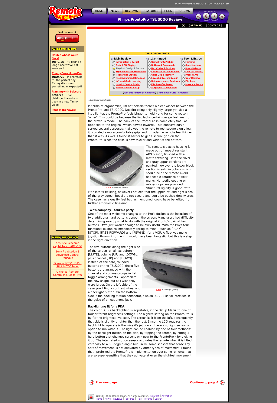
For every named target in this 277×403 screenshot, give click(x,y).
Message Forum (194, 84)
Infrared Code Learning (128, 81)
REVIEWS (131, 11)
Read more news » (64, 109)
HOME (99, 11)
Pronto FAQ (191, 74)
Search (158, 398)
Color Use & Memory (162, 74)
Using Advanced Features (165, 81)
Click (108, 187)
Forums (148, 398)
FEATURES (151, 11)
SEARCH (195, 25)
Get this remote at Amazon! (139, 92)
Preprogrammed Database (130, 78)
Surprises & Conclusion (164, 87)
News (108, 398)
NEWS (115, 11)
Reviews (117, 398)
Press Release (193, 68)
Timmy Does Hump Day (67, 73)
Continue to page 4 (204, 382)
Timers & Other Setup (127, 87)
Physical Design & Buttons (130, 68)
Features (190, 62)
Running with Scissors (66, 91)
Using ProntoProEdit (162, 62)
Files (139, 398)
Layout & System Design (164, 78)
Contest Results (194, 71)
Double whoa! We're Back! (65, 56)
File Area (190, 81)
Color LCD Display (126, 65)
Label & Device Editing (128, 84)
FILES (168, 11)
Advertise (166, 396)
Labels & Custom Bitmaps (165, 71)
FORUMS (184, 11)
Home (99, 398)
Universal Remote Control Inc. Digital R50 (67, 273)
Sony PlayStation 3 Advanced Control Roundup (67, 254)
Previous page (106, 382)
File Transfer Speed (162, 84)
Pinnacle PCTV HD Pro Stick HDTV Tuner (68, 265)
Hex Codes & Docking (163, 68)
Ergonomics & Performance (131, 71)
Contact (154, 396)
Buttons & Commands (163, 65)
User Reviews (192, 78)
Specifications (193, 65)
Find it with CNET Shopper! (173, 92)
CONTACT (214, 25)
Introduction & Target (127, 62)
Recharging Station (126, 74)
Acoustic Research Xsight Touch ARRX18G (67, 244)
